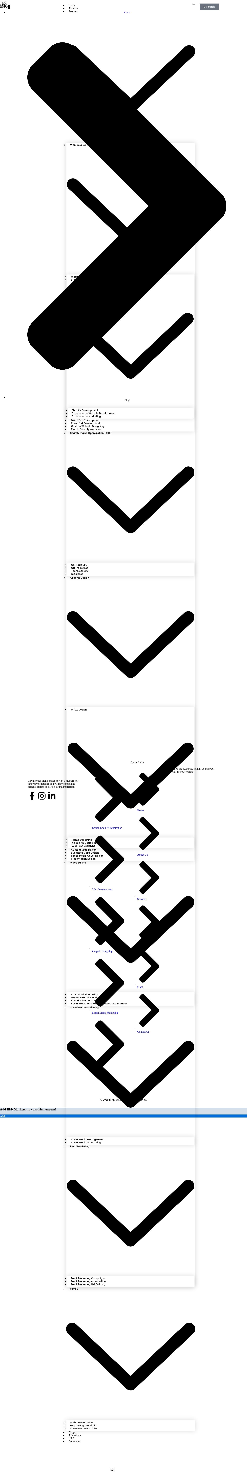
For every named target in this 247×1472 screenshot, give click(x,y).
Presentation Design (83, 858)
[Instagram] (42, 796)
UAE (71, 1438)
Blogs (72, 1432)
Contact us (74, 1441)
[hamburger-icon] (194, 4)
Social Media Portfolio (83, 1428)
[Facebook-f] (32, 796)
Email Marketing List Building (88, 1284)
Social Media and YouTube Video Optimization (99, 1003)
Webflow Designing (83, 846)
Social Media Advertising (86, 1142)
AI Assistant (75, 1435)
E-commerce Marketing (86, 416)
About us (73, 8)
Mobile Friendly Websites (86, 429)
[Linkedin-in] (52, 796)
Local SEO (77, 574)
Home (72, 5)
